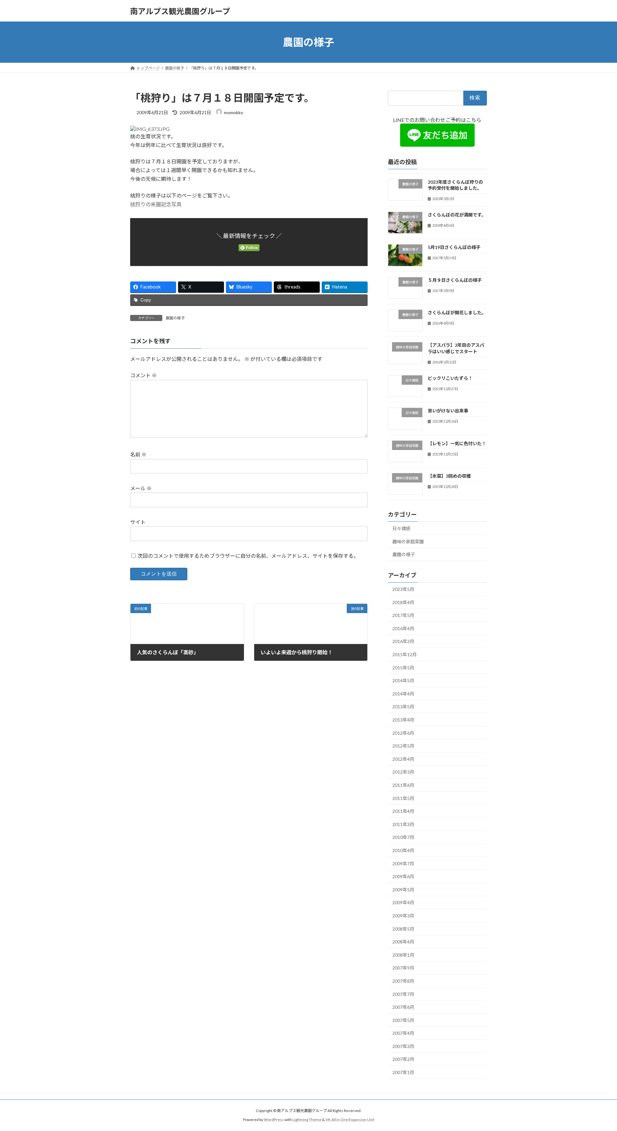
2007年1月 (403, 1072)
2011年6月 (403, 785)
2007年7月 (403, 994)
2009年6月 (403, 876)
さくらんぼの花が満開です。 (457, 214)
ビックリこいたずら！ (450, 378)
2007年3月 (403, 1046)
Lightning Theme (306, 1119)
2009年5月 (403, 889)
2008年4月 (403, 941)
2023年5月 (403, 589)
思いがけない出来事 (448, 410)
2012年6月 (403, 733)
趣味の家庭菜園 (408, 541)
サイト (138, 522)
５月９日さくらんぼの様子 (455, 280)
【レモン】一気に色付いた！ (457, 443)
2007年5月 (403, 1020)
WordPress (274, 1119)
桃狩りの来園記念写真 (156, 204)
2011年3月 (403, 824)
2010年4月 (403, 850)
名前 (138, 454)
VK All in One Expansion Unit (350, 1119)
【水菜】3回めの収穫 (449, 476)
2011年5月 (403, 798)
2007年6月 (403, 1007)
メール (141, 488)
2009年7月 (403, 863)
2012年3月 (403, 772)
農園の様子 (175, 318)
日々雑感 (401, 528)
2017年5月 (403, 615)
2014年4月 (403, 693)
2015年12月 (404, 654)
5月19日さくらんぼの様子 (454, 247)
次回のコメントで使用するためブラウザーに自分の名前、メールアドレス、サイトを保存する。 (248, 555)
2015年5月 (403, 667)
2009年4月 (403, 903)
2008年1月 (403, 955)
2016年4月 (403, 628)
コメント (143, 375)
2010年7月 (403, 837)
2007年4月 (403, 1033)
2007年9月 (403, 968)
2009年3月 (403, 915)
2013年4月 (403, 719)
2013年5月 (403, 707)
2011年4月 (403, 811)
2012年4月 (403, 759)
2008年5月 (403, 929)
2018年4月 (403, 602)
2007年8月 (403, 981)
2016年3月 (403, 641)
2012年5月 (403, 746)
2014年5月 (403, 680)
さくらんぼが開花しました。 (457, 312)
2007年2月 (403, 1059)
